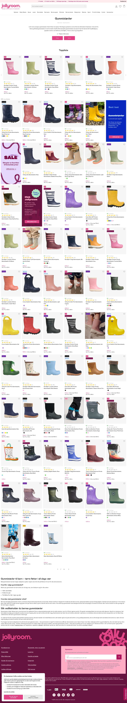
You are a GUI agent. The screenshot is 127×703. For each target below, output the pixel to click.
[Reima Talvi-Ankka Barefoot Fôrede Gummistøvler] (67, 432)
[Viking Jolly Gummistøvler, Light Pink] (89, 136)
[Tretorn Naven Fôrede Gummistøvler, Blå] (70, 517)
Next (125, 75)
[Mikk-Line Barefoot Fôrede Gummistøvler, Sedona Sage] (86, 432)
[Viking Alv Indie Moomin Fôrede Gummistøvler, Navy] (2, 517)
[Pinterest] (73, 694)
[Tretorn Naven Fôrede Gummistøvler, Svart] (65, 517)
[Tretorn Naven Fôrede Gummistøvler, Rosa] (67, 517)
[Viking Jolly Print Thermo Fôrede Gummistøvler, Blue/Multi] (109, 432)
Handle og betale (33, 656)
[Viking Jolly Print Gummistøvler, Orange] (67, 136)
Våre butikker (32, 665)
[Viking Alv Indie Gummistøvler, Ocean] (28, 517)
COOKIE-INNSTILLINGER (33, 697)
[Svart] (7, 89)
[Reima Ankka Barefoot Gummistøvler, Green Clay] (3, 559)
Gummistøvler (66, 22)
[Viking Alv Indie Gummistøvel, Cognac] (25, 517)
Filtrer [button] (57, 38)
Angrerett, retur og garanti (36, 648)
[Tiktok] (68, 694)
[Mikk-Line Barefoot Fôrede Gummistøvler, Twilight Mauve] (88, 432)
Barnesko (59, 22)
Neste (68, 569)
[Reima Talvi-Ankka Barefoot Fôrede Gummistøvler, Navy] (65, 432)
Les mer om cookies (9, 692)
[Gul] (88, 89)
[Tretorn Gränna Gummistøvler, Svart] (47, 263)
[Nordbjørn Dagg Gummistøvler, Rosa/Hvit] (67, 475)
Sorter (69, 38)
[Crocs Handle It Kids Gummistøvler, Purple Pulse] (44, 136)
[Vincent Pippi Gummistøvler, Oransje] (2, 475)
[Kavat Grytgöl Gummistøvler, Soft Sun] (89, 348)
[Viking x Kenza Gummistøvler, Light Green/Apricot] (67, 178)
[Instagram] (58, 694)
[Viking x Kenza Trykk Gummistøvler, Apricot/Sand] (23, 263)
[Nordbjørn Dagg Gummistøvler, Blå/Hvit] (65, 475)
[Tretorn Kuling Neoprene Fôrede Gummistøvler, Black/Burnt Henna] (49, 432)
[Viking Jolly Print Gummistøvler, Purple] (65, 136)
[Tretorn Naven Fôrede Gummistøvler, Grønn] (68, 517)
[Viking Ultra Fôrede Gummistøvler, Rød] (23, 348)
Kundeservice (123, 1)
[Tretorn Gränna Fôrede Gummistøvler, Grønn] (44, 517)
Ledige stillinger (6, 669)
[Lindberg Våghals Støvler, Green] (45, 475)
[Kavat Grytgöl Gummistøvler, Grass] (91, 348)
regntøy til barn (19, 625)
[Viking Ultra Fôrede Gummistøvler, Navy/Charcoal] (2, 136)
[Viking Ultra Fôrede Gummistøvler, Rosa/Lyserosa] (5, 136)
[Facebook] (54, 694)
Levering (30, 652)
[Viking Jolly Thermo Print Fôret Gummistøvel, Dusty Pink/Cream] (107, 432)
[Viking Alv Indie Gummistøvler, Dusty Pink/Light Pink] (23, 517)
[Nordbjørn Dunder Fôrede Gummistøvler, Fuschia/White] (46, 220)
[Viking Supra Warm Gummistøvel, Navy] (25, 559)
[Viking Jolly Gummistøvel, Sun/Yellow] (86, 136)
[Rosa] (4, 89)
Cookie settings (6, 665)
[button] (120, 6)
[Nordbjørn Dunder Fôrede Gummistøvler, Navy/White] (44, 220)
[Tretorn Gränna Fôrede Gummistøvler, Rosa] (47, 517)
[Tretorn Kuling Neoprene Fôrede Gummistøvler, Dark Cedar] (47, 432)
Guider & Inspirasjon (7, 661)
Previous (1, 75)
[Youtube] (63, 694)
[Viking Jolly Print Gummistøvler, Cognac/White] (68, 136)
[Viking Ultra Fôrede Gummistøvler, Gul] (7, 136)
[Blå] (6, 89)
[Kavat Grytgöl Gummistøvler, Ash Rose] (86, 348)
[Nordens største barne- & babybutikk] (10, 5)
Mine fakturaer (6, 656)
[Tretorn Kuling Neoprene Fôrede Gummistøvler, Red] (46, 432)
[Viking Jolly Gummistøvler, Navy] (88, 136)
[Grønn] (25, 89)
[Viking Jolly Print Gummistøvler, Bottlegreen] (70, 136)
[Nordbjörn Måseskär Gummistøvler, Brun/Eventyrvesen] (23, 390)
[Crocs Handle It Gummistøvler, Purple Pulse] (24, 305)
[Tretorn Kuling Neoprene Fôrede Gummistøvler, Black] (44, 432)
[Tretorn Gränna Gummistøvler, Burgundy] (44, 263)
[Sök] (85, 6)
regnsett (40, 625)
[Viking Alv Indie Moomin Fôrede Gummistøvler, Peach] (3, 517)
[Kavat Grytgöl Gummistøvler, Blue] (88, 348)
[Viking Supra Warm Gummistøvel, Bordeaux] (23, 559)
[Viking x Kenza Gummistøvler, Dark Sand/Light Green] (65, 178)
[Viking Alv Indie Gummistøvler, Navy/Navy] (26, 517)
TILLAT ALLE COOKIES (13, 697)
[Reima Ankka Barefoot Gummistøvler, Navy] (5, 559)
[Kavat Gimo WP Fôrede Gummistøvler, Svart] (86, 220)
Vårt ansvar (31, 669)
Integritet (31, 661)
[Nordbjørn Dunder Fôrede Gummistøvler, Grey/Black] (47, 220)
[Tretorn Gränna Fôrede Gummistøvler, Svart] (46, 517)
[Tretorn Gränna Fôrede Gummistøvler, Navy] (49, 517)
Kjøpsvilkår (4, 652)
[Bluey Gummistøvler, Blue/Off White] (44, 559)
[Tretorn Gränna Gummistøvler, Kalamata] (46, 263)
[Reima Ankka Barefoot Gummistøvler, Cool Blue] (7, 559)
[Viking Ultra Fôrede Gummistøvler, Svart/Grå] (3, 136)
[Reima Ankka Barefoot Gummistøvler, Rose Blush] (2, 559)
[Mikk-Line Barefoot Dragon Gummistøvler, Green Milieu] (107, 517)
